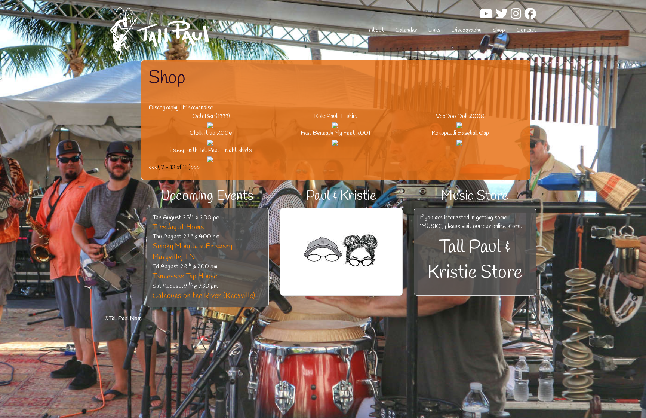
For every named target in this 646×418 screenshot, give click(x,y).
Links (434, 30)
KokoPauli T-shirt (335, 116)
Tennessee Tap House (185, 276)
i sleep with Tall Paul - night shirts (211, 150)
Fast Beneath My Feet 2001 (335, 133)
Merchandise (198, 108)
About (376, 30)
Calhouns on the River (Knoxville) (204, 296)
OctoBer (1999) (211, 116)
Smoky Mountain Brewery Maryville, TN (192, 251)
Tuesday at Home (178, 227)
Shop (499, 30)
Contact (526, 30)
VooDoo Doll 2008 (460, 116)
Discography (467, 30)
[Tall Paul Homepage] (177, 33)
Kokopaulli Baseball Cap (460, 133)
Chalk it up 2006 (211, 133)
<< (152, 167)
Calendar (406, 30)
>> (197, 167)
